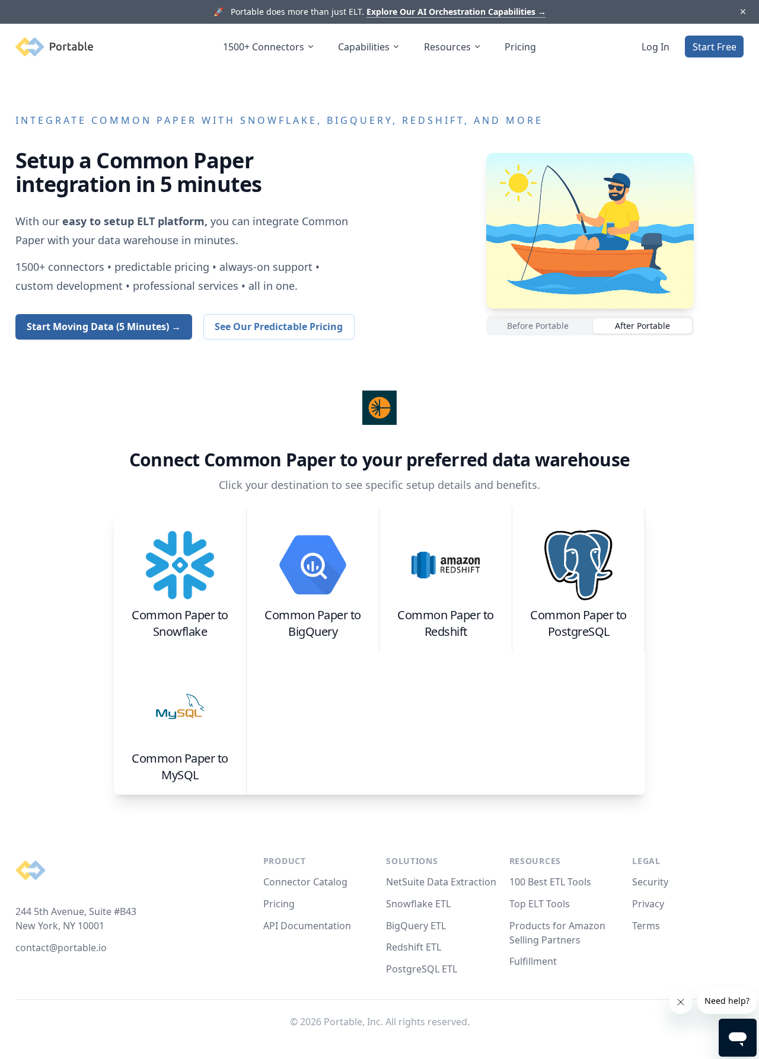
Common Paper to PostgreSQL (578, 623)
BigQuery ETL (416, 925)
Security (650, 881)
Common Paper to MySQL (180, 766)
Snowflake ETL (418, 903)
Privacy (648, 903)
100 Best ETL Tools (550, 881)
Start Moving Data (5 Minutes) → (104, 326)
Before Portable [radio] (538, 325)
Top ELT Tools (539, 903)
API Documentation (307, 925)
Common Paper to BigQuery (312, 623)
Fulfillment (533, 961)
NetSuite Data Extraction (441, 881)
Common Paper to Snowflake (180, 623)
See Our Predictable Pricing (279, 326)
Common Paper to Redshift (445, 623)
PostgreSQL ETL (421, 968)
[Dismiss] (742, 12)
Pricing (520, 46)
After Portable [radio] (642, 325)
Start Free (714, 46)
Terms (646, 925)
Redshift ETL (413, 947)
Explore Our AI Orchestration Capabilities (456, 11)
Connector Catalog (305, 881)
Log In (655, 46)
